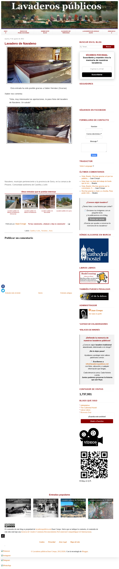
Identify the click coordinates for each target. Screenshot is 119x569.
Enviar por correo (97, 219)
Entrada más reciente (12, 293)
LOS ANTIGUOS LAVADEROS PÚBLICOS (18, 501)
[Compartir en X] (38, 227)
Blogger (85, 551)
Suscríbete (97, 75)
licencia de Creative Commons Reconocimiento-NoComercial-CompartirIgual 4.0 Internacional (56, 532)
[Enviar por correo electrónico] (34, 227)
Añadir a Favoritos (97, 421)
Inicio (40, 293)
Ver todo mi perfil (95, 314)
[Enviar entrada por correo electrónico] (68, 224)
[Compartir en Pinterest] (43, 227)
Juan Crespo (97, 310)
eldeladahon (85, 405)
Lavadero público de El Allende (100, 500)
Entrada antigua (66, 293)
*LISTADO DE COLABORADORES (93, 324)
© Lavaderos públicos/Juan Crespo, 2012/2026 (48, 551)
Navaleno (44, 231)
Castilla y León (35, 231)
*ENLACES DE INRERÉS (89, 330)
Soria (50, 231)
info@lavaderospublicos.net (97, 364)
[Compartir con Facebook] (41, 227)
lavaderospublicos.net (43, 529)
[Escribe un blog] (36, 227)
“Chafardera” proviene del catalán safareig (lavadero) (46, 501)
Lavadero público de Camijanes (73, 500)
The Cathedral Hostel (89, 408)
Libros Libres (85, 410)
